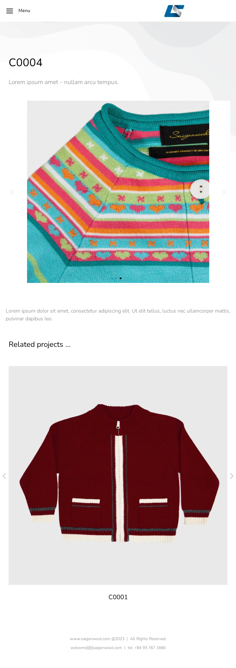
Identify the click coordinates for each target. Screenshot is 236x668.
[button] (115, 278)
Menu (24, 10)
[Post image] (118, 475)
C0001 (118, 597)
